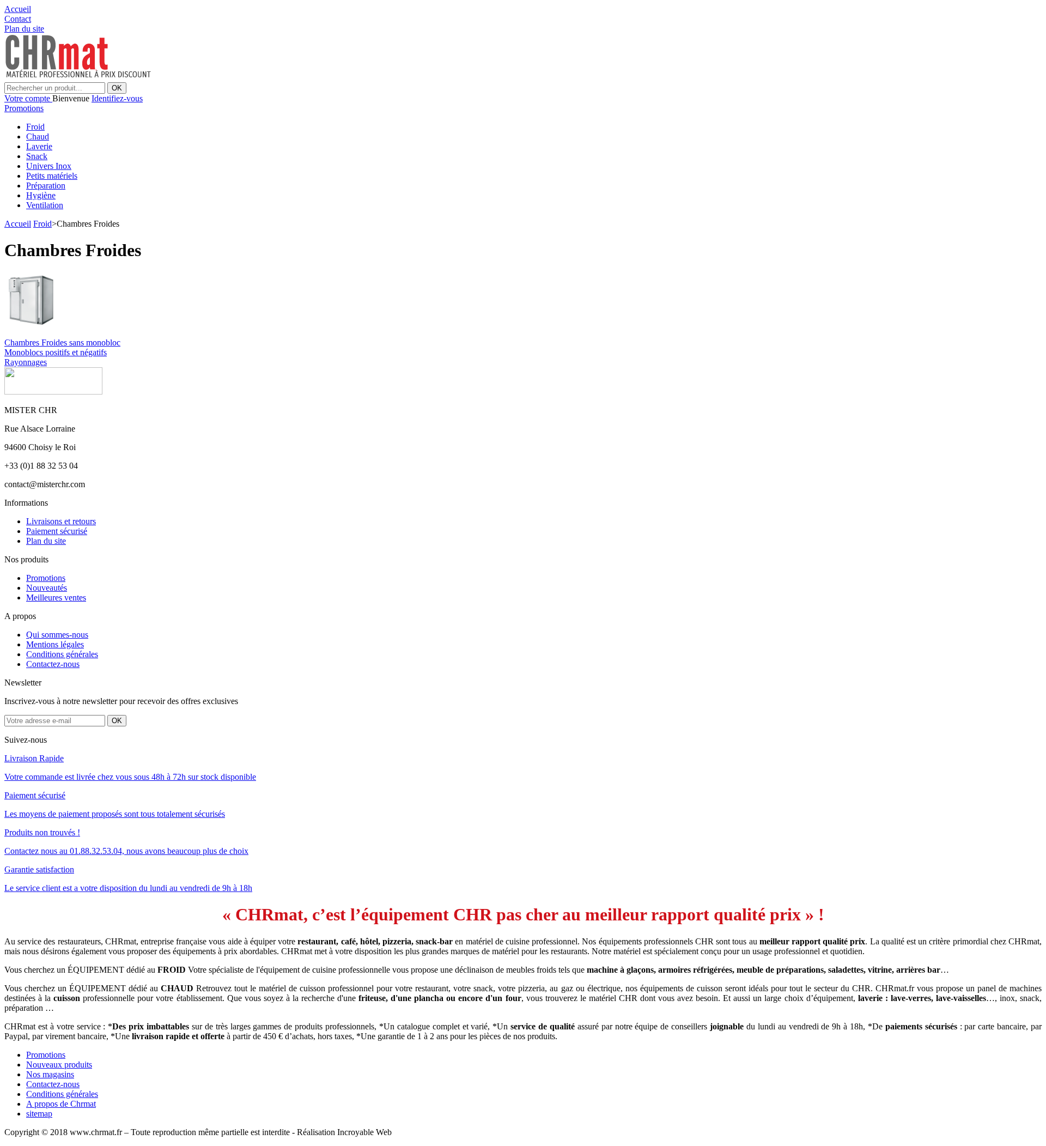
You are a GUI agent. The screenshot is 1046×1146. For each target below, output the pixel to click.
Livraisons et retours (61, 521)
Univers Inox (48, 166)
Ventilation (44, 205)
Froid (35, 126)
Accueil (17, 223)
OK (117, 88)
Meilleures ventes (56, 597)
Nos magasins (50, 1074)
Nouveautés (46, 587)
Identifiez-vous (117, 98)
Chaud (37, 136)
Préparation (45, 185)
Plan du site (46, 540)
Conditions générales (62, 654)
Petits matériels (51, 175)
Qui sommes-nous (57, 634)
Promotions (24, 108)
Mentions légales (55, 644)
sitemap (39, 1113)
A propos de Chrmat (61, 1103)
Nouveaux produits (59, 1064)
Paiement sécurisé (56, 531)
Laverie (39, 146)
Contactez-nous (53, 664)
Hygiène (41, 195)
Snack (36, 156)
